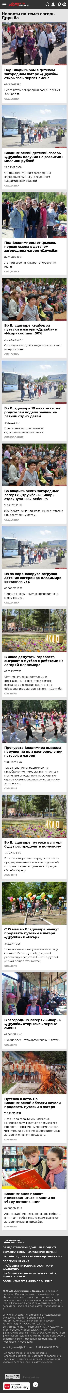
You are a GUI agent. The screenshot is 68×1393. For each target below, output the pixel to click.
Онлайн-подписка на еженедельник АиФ (32, 1256)
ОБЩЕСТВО (11, 99)
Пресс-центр (47, 1247)
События (10, 693)
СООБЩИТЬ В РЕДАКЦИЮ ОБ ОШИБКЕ (27, 1281)
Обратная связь (14, 1251)
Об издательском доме (19, 1247)
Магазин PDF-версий (42, 1251)
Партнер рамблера (31, 1377)
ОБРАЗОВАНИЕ (13, 437)
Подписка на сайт (16, 1261)
